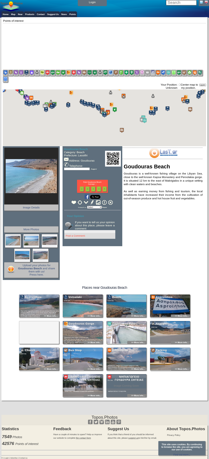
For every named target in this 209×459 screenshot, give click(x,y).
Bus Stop (75, 350)
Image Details (31, 207)
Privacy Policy (173, 435)
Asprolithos (33, 297)
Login (6, 458)
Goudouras (120, 350)
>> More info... (51, 316)
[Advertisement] (104, 44)
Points (72, 14)
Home (6, 14)
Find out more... (181, 454)
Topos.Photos (105, 417)
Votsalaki (75, 297)
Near (20, 14)
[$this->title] (163, 157)
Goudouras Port (123, 323)
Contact (41, 14)
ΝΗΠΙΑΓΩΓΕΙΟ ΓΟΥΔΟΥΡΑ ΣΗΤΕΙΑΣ (129, 378)
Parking (161, 350)
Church (30, 350)
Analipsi (162, 323)
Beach (116, 297)
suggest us (133, 438)
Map (13, 14)
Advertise (14, 458)
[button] (142, 120)
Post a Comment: (75, 235)
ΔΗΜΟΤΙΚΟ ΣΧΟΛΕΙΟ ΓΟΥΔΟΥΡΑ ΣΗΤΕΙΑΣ (85, 378)
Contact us (23, 458)
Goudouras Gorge (81, 323)
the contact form (83, 438)
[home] (11, 10)
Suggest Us (53, 14)
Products (29, 14)
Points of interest (26, 444)
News (64, 14)
